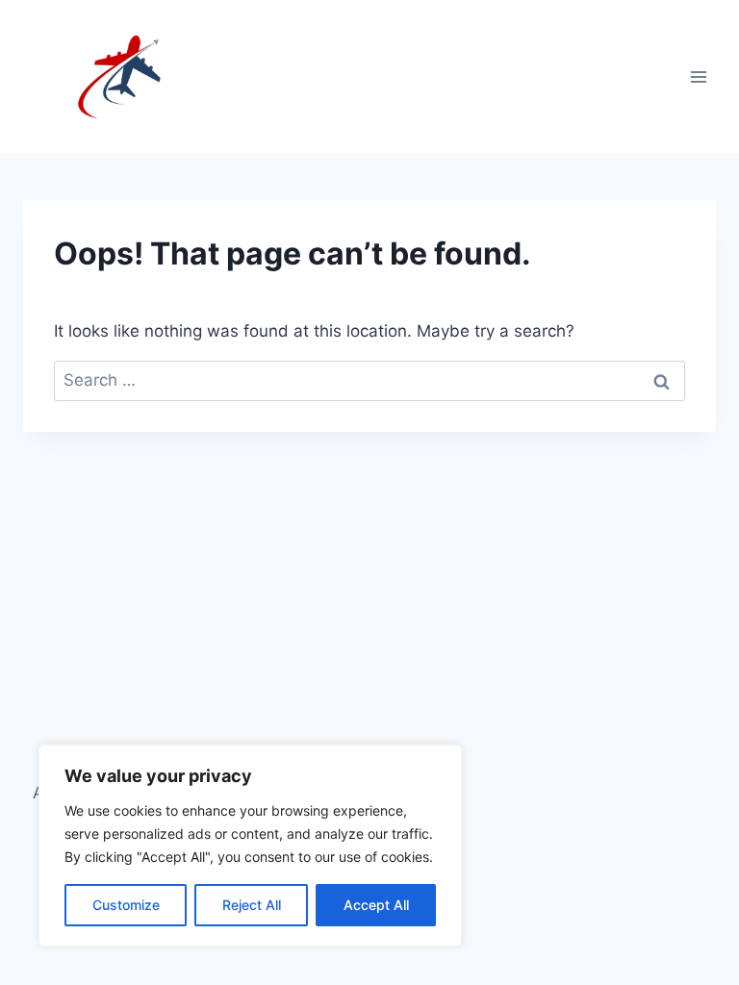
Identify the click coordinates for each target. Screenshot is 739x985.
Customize (126, 905)
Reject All (251, 905)
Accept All (376, 905)
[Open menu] (698, 76)
